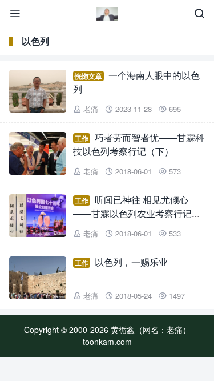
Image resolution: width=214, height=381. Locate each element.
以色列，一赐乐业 (131, 261)
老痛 (90, 108)
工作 (81, 138)
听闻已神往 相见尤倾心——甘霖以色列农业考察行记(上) (132, 213)
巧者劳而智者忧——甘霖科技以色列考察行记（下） (138, 144)
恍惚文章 (88, 76)
